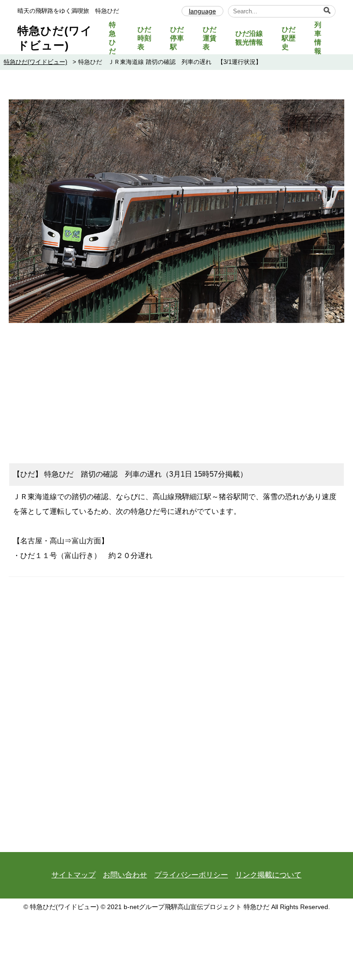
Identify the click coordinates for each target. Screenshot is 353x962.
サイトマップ (73, 875)
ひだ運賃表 (209, 38)
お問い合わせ (125, 875)
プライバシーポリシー (191, 875)
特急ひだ (112, 38)
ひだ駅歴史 (289, 38)
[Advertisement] (176, 389)
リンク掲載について (268, 875)
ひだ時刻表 (144, 38)
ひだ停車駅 (177, 38)
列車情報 (317, 38)
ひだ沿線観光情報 (249, 37)
